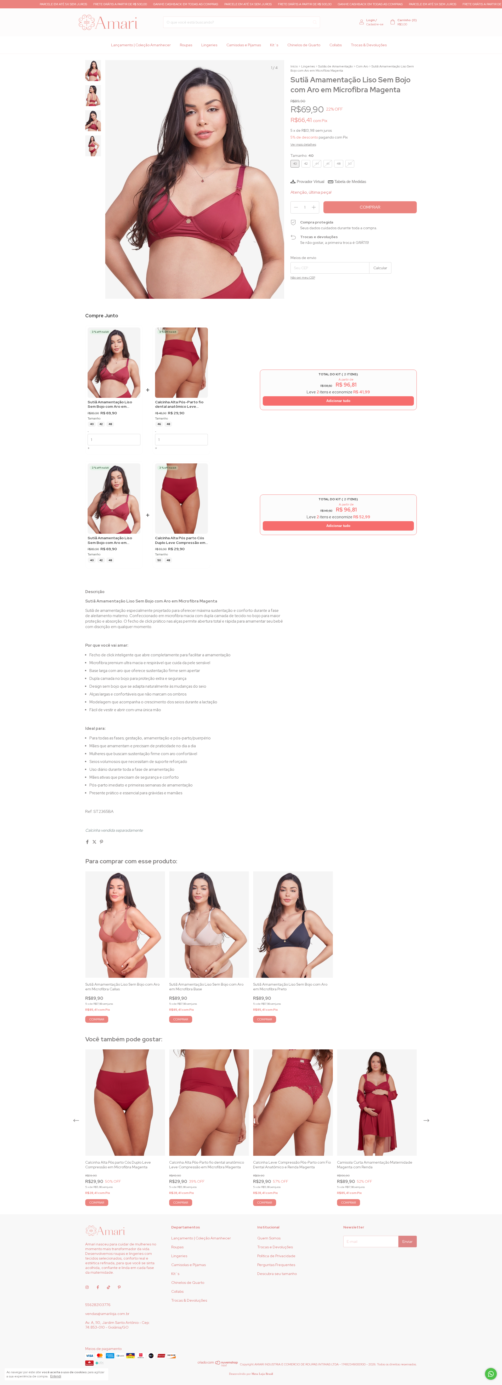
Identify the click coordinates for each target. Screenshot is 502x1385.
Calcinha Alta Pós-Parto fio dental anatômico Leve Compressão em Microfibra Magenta (179, 404)
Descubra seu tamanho (277, 1273)
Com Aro (362, 66)
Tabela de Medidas (350, 181)
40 (92, 424)
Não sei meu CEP (302, 277)
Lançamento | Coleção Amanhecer (141, 45)
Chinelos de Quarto (303, 45)
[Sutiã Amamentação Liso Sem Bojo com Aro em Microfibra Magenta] (114, 362)
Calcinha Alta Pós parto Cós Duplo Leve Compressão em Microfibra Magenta (180, 540)
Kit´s (274, 45)
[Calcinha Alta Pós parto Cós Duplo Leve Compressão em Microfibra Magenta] (181, 498)
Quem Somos (269, 1238)
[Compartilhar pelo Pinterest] (101, 842)
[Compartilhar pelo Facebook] (87, 842)
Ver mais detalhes (303, 144)
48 (110, 424)
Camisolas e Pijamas (243, 45)
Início (294, 66)
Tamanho (94, 418)
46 (159, 424)
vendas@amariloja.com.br (107, 1313)
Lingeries (209, 45)
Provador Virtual (310, 181)
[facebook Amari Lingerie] (98, 1287)
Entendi (55, 1376)
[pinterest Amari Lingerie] (119, 1287)
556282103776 (98, 1304)
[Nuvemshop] (218, 1366)
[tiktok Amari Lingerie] (108, 1287)
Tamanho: (301, 155)
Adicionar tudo (338, 401)
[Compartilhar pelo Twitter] (94, 842)
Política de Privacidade (276, 1256)
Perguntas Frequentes (276, 1264)
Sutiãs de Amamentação (335, 66)
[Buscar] (315, 22)
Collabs (335, 45)
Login (370, 20)
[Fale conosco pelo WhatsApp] (491, 1374)
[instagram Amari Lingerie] (87, 1287)
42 (101, 424)
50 (159, 560)
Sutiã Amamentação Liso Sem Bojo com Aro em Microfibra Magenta (110, 404)
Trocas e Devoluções (275, 1247)
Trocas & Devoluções (369, 45)
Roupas (186, 45)
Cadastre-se (375, 24)
